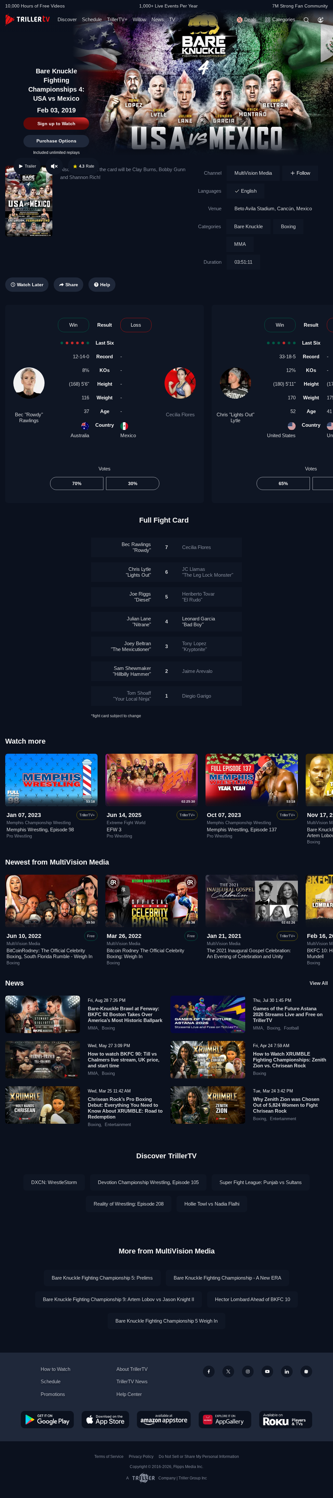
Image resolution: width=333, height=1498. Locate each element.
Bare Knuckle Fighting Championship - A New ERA (227, 1278)
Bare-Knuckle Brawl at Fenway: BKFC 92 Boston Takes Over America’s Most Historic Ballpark (125, 1014)
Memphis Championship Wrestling (39, 823)
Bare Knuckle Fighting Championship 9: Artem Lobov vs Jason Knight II (118, 1299)
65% (283, 483)
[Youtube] (267, 1371)
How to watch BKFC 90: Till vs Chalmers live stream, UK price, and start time (123, 1059)
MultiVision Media (253, 173)
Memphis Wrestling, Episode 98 (40, 829)
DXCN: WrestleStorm (54, 1182)
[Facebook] (209, 1371)
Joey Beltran (131, 646)
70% (76, 483)
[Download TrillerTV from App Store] (105, 1419)
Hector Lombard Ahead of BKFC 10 (252, 1299)
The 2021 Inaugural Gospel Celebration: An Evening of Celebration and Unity (249, 953)
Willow (139, 19)
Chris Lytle (138, 572)
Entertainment (118, 1124)
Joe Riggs (140, 596)
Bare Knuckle (248, 226)
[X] (228, 1371)
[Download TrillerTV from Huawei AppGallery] (225, 1419)
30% (132, 483)
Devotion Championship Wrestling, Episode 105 (148, 1182)
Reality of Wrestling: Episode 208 (129, 1204)
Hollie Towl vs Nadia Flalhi (211, 1204)
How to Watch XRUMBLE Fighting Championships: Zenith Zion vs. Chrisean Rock (289, 1059)
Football (291, 1028)
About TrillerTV (132, 1369)
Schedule (92, 19)
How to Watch (55, 1369)
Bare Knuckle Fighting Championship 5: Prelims (102, 1278)
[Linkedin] (287, 1371)
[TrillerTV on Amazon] (164, 1419)
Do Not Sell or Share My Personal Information (199, 1456)
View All (319, 983)
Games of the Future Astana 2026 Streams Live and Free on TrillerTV (288, 1014)
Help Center (129, 1394)
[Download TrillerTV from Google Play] (47, 1419)
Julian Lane (139, 621)
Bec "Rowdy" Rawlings (29, 417)
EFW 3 (114, 829)
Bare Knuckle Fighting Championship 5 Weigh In (166, 1321)
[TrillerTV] (27, 20)
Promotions (53, 1394)
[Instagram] (248, 1371)
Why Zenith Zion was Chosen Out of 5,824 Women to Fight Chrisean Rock (286, 1105)
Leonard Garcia (198, 621)
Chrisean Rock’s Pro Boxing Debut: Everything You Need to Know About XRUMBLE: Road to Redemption (125, 1108)
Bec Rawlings (136, 547)
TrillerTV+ (117, 19)
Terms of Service (109, 1456)
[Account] (320, 20)
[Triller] (306, 1371)
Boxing (288, 226)
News (158, 19)
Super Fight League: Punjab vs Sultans (261, 1182)
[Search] (306, 20)
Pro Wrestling (19, 836)
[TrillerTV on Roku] (285, 1419)
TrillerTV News (132, 1381)
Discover (67, 19)
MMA (240, 244)
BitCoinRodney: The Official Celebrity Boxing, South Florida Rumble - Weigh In (49, 953)
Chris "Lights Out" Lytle (235, 417)
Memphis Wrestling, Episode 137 (242, 829)
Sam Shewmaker (132, 671)
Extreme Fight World (126, 823)
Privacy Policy (141, 1456)
